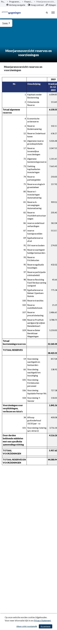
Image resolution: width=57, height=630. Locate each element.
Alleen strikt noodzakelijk (26, 626)
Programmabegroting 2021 (15, 1)
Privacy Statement (42, 620)
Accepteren (46, 626)
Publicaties (3, 1)
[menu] (53, 12)
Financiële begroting (28, 1)
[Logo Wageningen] (11, 12)
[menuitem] (16, 5)
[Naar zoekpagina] (47, 12)
